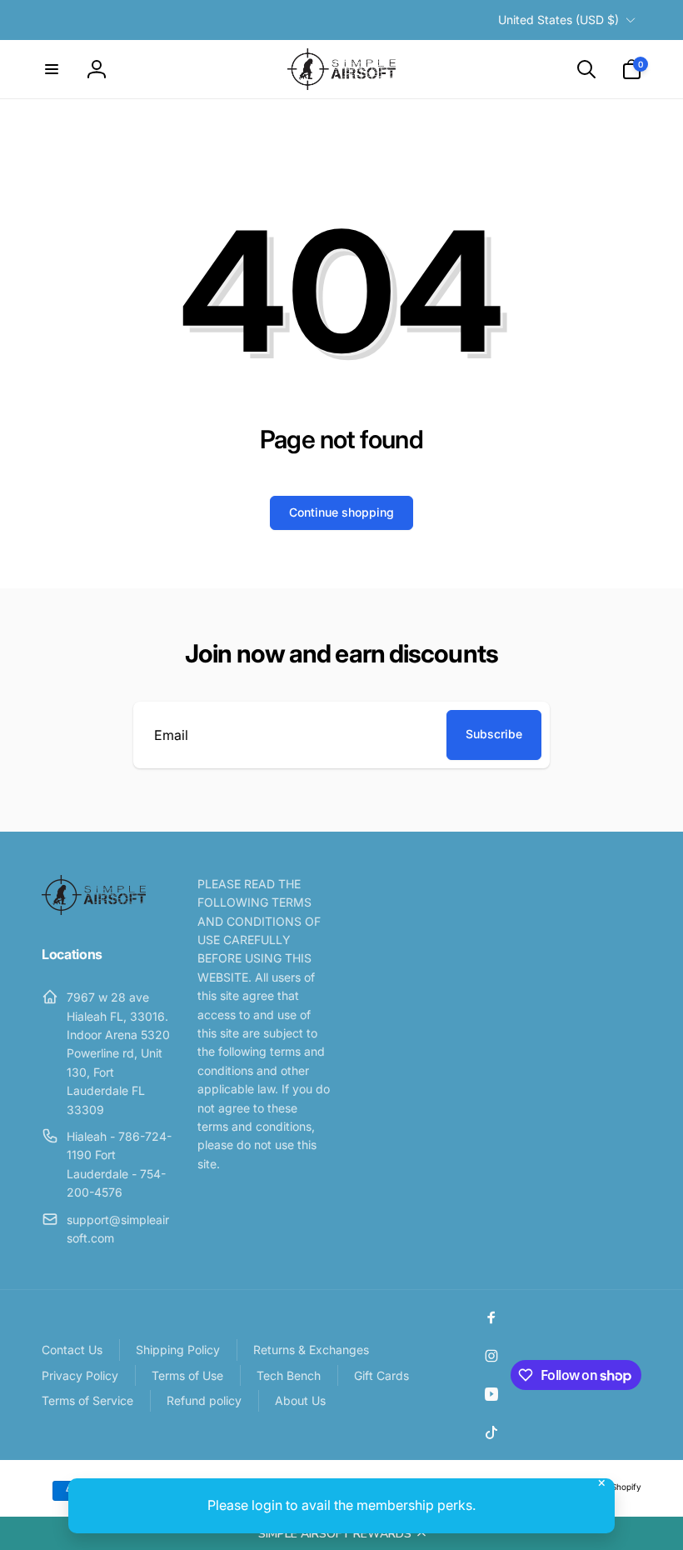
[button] (341, 1533)
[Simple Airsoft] (94, 910)
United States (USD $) (558, 19)
